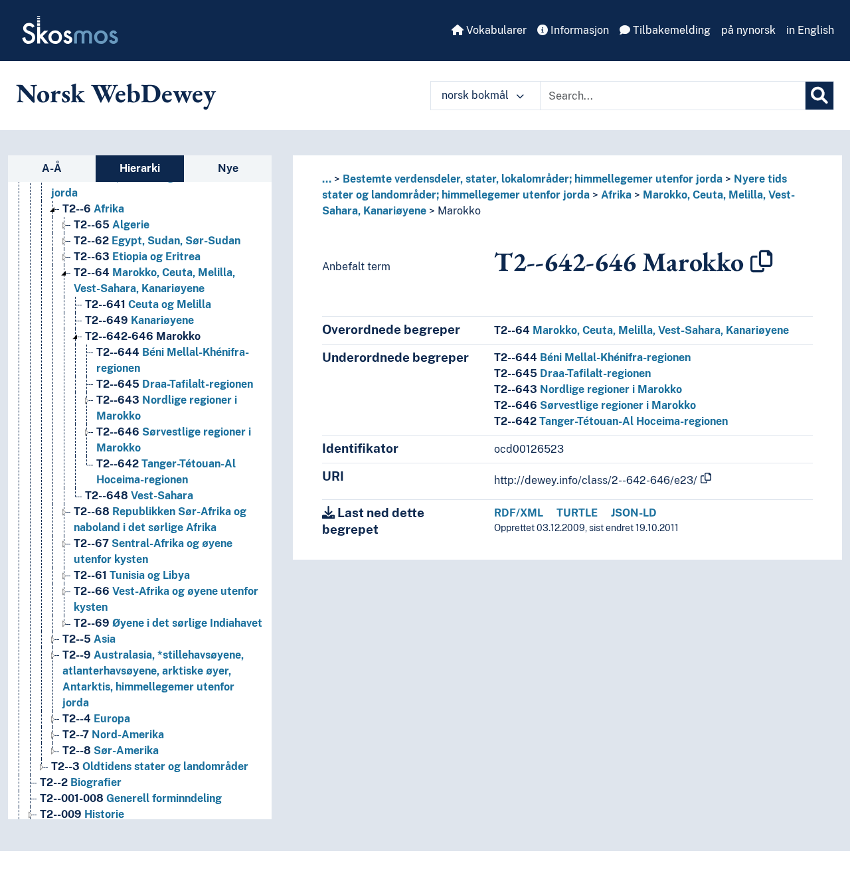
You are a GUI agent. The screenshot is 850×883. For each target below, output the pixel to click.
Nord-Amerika (113, 734)
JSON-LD (634, 513)
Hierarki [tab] (140, 168)
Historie (82, 814)
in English (810, 30)
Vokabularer (495, 30)
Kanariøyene (139, 320)
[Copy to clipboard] (761, 261)
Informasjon (578, 30)
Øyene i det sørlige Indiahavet (168, 623)
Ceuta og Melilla (148, 304)
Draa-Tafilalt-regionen (174, 384)
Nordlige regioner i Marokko (588, 389)
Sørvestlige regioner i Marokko (595, 405)
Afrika (93, 208)
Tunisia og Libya (132, 575)
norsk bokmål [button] (476, 95)
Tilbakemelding (670, 30)
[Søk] (819, 95)
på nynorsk (748, 30)
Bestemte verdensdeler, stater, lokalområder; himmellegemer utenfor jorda (532, 179)
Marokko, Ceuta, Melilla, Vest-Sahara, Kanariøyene (641, 330)
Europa (96, 718)
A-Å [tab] (52, 168)
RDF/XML (518, 513)
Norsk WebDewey (116, 93)
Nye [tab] (228, 168)
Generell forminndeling (131, 798)
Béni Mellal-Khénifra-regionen (592, 357)
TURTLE (577, 513)
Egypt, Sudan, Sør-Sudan (157, 240)
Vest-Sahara (139, 495)
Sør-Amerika (110, 750)
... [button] (326, 179)
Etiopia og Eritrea (137, 256)
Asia (89, 639)
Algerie (111, 224)
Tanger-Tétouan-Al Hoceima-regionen (611, 421)
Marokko (143, 336)
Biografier (81, 782)
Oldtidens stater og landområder (149, 766)
